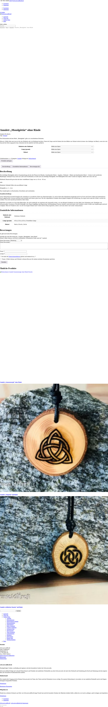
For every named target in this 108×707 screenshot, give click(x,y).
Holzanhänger (10, 620)
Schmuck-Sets (10, 629)
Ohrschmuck (10, 624)
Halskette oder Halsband (26, 146)
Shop (7, 27)
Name (2, 251)
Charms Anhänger (11, 627)
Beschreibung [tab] (6, 166)
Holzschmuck (32, 158)
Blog (4, 21)
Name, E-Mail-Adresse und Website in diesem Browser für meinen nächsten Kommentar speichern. (28, 259)
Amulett (11, 27)
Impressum (3, 657)
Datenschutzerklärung (14, 256)
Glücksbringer (10, 633)
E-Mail (2, 254)
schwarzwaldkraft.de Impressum (19, 703)
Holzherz (9, 635)
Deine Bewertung (5, 240)
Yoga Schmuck (11, 632)
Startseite (5, 17)
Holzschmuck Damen (12, 621)
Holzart (26, 152)
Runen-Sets (10, 638)
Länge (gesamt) (25, 149)
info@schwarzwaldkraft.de (7, 655)
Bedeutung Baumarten (6, 686)
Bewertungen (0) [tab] (35, 166)
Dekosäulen (10, 636)
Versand (5, 135)
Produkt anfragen (6, 161)
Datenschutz (3, 658)
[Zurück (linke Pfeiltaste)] (0, 706)
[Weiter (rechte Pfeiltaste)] (2, 706)
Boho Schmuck (11, 626)
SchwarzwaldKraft (5, 703)
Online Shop (6, 20)
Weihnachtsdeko (11, 639)
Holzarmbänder (11, 623)
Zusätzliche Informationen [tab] (20, 166)
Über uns (5, 18)
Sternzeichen (10, 630)
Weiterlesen (3, 683)
